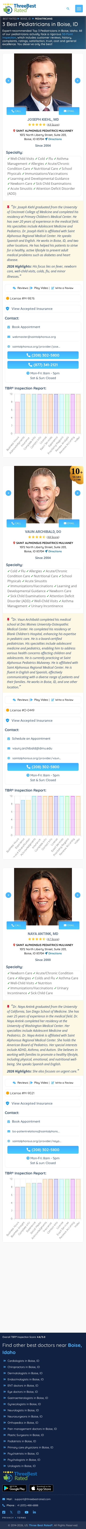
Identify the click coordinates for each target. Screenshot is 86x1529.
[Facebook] (3, 1512)
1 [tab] (39, 101)
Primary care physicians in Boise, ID (30, 1447)
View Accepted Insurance (28, 308)
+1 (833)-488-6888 (27, 1505)
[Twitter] (11, 1512)
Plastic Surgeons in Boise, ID (25, 1435)
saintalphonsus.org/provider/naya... (36, 1141)
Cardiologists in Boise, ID (23, 1361)
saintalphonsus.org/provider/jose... (36, 346)
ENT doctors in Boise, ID (22, 1385)
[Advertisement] (43, 1289)
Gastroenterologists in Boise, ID (27, 1398)
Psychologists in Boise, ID (23, 1460)
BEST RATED (10, 18)
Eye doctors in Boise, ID (22, 1392)
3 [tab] (45, 101)
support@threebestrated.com (33, 1499)
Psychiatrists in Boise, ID (23, 1453)
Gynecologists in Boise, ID (24, 1404)
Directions (55, 139)
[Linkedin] (34, 1512)
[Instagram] (18, 1512)
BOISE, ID (25, 18)
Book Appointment (26, 327)
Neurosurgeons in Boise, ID (24, 1416)
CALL (17, 111)
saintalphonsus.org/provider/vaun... (36, 758)
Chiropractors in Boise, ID (23, 1367)
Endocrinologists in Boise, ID (25, 1379)
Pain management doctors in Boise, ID (32, 1429)
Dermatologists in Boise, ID (24, 1373)
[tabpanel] (43, 82)
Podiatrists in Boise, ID (21, 1441)
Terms (21, 1518)
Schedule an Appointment (31, 738)
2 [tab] (42, 101)
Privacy (8, 1518)
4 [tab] (47, 514)
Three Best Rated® (41, 1525)
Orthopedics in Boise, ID (22, 1422)
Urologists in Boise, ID (21, 1466)
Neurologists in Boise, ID (23, 1410)
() (53, 124)
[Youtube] (26, 1512)
